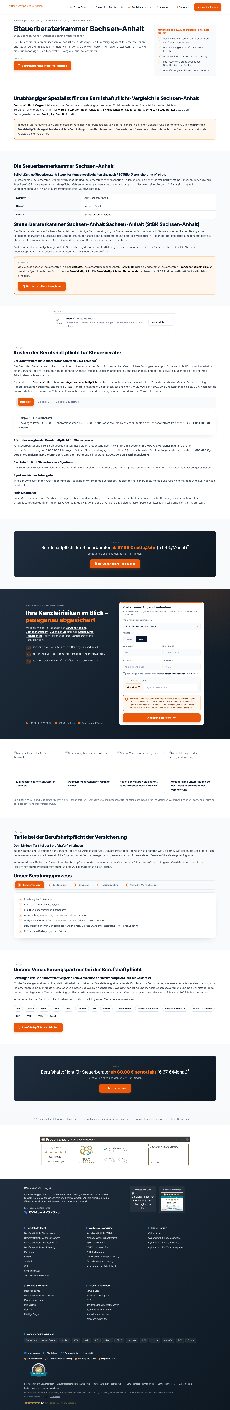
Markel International (148, 1008)
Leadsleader (55, 1397)
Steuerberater (133, 109)
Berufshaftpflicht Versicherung (39, 1247)
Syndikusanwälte (113, 109)
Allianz (44, 1008)
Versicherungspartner (97, 1319)
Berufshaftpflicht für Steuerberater (118, 271)
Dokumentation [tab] (108, 884)
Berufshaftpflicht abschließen (40, 1027)
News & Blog (92, 1290)
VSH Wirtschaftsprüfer (97, 1247)
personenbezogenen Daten (178, 673)
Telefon (167, 660)
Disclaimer (52, 1353)
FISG (88, 1300)
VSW (40, 1016)
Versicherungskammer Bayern (41, 1340)
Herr (141, 639)
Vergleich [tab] (82, 884)
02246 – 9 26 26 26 (44, 1212)
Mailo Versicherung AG (97, 1295)
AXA (56, 1008)
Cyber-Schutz (58, 631)
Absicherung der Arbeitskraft (101, 1266)
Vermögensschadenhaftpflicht (79, 382)
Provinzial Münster (202, 1008)
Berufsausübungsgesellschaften (102, 1304)
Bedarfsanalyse (32, 1290)
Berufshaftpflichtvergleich (27, 20)
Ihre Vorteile (30, 1304)
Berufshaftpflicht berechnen (43, 286)
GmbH (45, 114)
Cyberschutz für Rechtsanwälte (164, 1238)
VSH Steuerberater (96, 1242)
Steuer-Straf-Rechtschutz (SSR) (102, 1256)
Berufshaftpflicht (80, 271)
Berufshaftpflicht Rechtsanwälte (40, 1242)
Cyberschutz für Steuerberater (164, 1242)
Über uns (28, 1309)
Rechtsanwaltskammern (98, 1309)
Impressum (34, 1353)
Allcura (30, 1008)
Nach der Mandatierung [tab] (141, 884)
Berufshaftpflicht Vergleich (30, 105)
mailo (86, 1340)
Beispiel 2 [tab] (43, 401)
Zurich (53, 1016)
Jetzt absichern (117, 1088)
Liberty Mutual (124, 1008)
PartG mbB (57, 114)
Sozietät (77, 266)
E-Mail (127, 660)
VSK (29, 1016)
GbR (26, 1266)
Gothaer (82, 1008)
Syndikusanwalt (32, 1270)
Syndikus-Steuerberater (160, 109)
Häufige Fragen (32, 1314)
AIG (18, 1008)
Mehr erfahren (159, 322)
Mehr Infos (180, 1139)
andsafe (168, 1340)
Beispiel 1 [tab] (25, 401)
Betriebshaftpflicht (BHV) (99, 1233)
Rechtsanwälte (90, 109)
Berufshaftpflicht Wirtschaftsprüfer (42, 1238)
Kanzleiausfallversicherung (100, 1261)
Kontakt (89, 1353)
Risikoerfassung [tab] (30, 884)
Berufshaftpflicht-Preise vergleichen (44, 65)
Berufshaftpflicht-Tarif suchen (117, 563)
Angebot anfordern (208, 7)
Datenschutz (71, 1353)
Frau (129, 639)
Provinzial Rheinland (175, 1008)
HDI (94, 1008)
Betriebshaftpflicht (37, 631)
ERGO (68, 1008)
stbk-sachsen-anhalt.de (97, 214)
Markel (64, 1340)
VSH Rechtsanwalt (95, 1252)
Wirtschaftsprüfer (69, 109)
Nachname (169, 646)
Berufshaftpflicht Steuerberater (40, 1233)
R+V (18, 1016)
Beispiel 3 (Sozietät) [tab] (67, 401)
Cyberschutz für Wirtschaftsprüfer (165, 1247)
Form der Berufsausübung (138, 620)
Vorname (128, 646)
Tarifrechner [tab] (58, 884)
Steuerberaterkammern (55, 20)
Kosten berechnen (33, 1300)
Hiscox (106, 1008)
